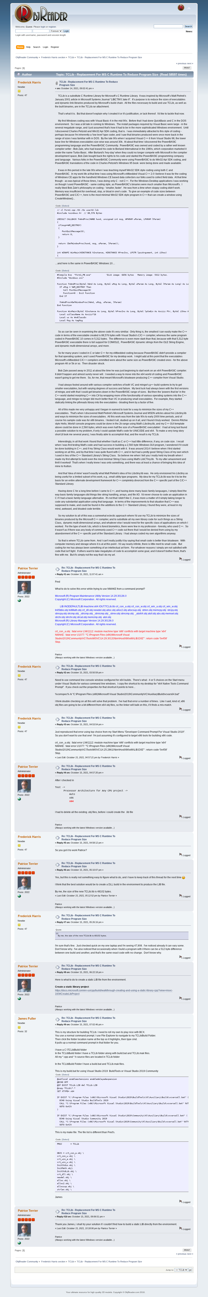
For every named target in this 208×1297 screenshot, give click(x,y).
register (52, 27)
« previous (181, 63)
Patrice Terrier (28, 568)
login (43, 27)
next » (190, 63)
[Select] (65, 206)
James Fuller (27, 1018)
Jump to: (170, 1270)
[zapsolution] (19, 601)
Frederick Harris (29, 82)
